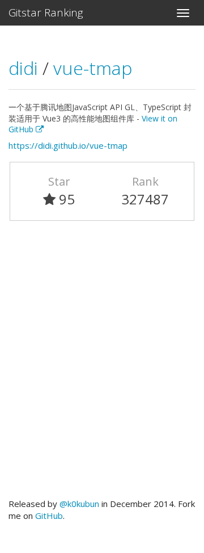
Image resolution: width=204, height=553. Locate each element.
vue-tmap (92, 68)
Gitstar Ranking (45, 12)
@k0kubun (79, 503)
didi (25, 68)
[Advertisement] (102, 364)
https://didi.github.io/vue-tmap (68, 145)
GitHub (49, 515)
